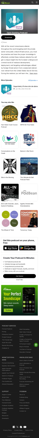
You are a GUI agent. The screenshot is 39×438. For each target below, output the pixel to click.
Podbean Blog (24, 397)
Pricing (4, 331)
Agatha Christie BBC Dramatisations (26, 205)
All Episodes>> (33, 80)
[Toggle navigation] (36, 2)
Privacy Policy (7, 430)
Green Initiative (24, 405)
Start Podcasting (24, 329)
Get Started (19, 276)
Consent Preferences (18, 433)
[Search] (32, 2)
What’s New (5, 397)
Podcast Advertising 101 (27, 381)
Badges (4, 413)
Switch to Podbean (7, 375)
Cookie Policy (18, 430)
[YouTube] (25, 427)
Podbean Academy (7, 405)
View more (33, 73)
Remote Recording (7, 345)
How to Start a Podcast (26, 360)
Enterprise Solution (7, 334)
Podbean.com (26, 436)
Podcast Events (6, 402)
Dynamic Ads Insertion (8, 365)
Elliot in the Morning (7, 177)
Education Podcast (25, 352)
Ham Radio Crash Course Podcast (9, 126)
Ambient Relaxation (7, 384)
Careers (22, 400)
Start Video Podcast (25, 332)
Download (8, 37)
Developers (5, 418)
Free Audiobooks (7, 381)
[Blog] (21, 427)
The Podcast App (7, 340)
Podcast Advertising (8, 363)
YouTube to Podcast (25, 349)
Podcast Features (7, 329)
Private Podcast (6, 337)
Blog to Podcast (24, 346)
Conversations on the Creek (8, 152)
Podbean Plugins (7, 378)
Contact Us (23, 411)
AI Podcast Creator (25, 344)
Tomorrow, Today (26, 230)
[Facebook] (14, 427)
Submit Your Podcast (8, 373)
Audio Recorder (6, 342)
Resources (5, 415)
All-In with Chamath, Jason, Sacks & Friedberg (10, 205)
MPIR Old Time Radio (27, 125)
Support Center (6, 394)
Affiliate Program (24, 408)
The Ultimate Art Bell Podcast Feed (27, 178)
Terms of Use (29, 430)
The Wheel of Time (7, 230)
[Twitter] (17, 427)
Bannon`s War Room (27, 151)
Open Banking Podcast (17, 33)
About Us (22, 394)
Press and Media (24, 402)
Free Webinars (6, 400)
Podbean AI (5, 348)
